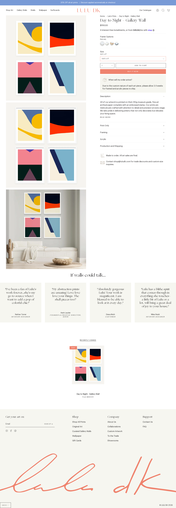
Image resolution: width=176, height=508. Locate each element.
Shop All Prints (79, 422)
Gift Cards (76, 441)
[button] (9, 10)
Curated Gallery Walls (81, 431)
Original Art (77, 427)
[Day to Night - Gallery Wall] (88, 366)
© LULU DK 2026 (166, 505)
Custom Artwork (115, 431)
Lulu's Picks (112, 16)
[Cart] (168, 10)
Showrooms (113, 441)
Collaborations (114, 427)
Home (102, 16)
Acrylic (103, 139)
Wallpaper (76, 436)
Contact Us (148, 422)
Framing (103, 132)
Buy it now (133, 71)
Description (105, 96)
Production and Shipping (111, 146)
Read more (105, 117)
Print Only (104, 126)
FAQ (144, 427)
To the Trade (113, 436)
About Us (112, 422)
